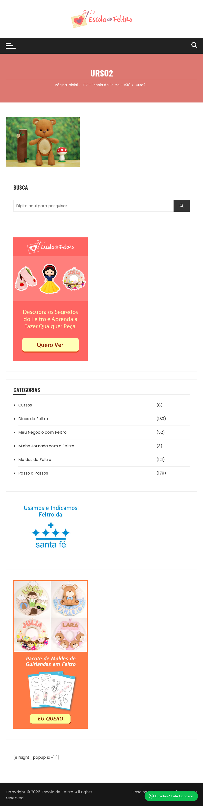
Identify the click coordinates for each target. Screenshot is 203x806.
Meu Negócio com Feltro (42, 432)
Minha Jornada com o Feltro (46, 446)
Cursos (25, 405)
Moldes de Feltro (34, 459)
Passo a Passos (33, 473)
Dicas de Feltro (33, 419)
